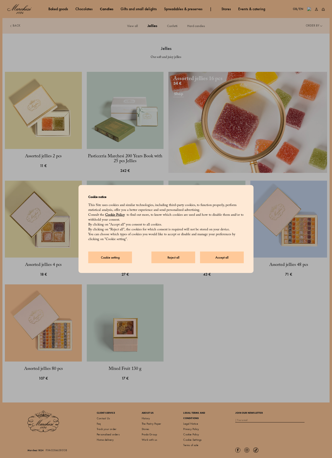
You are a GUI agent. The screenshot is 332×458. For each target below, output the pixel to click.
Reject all (173, 257)
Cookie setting (110, 257)
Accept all (221, 257)
